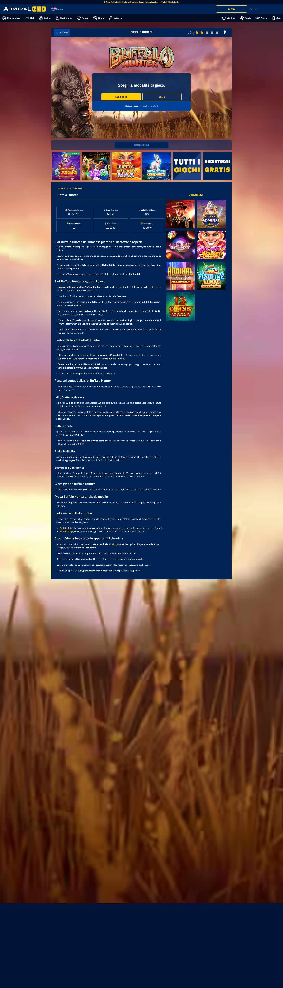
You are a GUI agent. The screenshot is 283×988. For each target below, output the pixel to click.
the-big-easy (88, 153)
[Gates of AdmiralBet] (211, 214)
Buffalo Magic (66, 531)
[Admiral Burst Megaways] (180, 276)
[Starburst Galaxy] (180, 245)
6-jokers (56, 153)
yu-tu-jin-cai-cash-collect (154, 153)
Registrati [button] (254, 9)
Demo (162, 96)
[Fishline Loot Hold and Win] (211, 276)
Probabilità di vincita (170, 2)
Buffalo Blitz (66, 528)
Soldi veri (121, 96)
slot (114, 544)
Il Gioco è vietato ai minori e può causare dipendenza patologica (131, 2)
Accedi (231, 9)
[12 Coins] (180, 306)
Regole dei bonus (141, 144)
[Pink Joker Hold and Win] (211, 245)
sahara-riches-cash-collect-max (125, 155)
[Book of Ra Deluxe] (180, 214)
